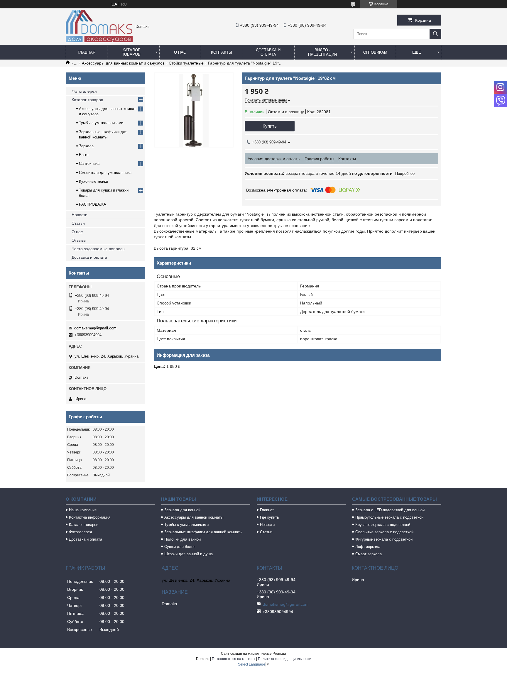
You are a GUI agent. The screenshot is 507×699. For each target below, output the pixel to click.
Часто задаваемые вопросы (98, 248)
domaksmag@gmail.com (95, 328)
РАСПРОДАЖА (92, 204)
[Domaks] (99, 40)
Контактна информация (89, 517)
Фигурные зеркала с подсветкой (384, 539)
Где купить (269, 517)
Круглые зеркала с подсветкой (382, 524)
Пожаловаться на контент (233, 659)
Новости (79, 214)
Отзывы (79, 240)
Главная (86, 52)
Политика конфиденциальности (284, 659)
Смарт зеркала (368, 554)
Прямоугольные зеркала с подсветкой (389, 517)
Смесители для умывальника (105, 172)
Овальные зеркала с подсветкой (384, 532)
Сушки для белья (179, 546)
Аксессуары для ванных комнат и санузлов (123, 63)
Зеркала (86, 146)
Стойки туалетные (186, 63)
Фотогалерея (84, 91)
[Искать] (435, 34)
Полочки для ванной (182, 539)
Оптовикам (375, 52)
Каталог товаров (131, 52)
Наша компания (83, 510)
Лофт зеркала (367, 546)
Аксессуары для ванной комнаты (193, 517)
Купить (270, 125)
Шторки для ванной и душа (188, 554)
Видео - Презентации (322, 52)
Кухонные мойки (93, 181)
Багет (84, 155)
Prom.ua (279, 653)
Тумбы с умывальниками (101, 123)
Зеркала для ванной (182, 510)
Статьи (78, 223)
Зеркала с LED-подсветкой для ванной (390, 510)
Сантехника (89, 163)
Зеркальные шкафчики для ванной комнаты (203, 532)
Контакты (221, 52)
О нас (180, 52)
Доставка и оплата (268, 52)
